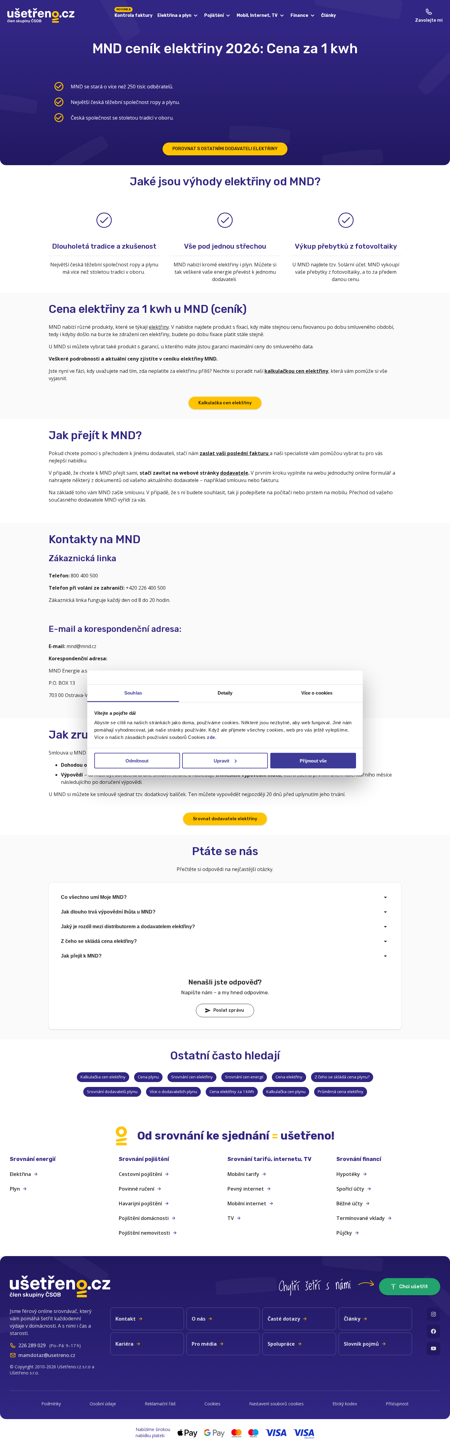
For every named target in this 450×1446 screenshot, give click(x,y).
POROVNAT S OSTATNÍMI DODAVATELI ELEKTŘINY (225, 148)
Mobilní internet (246, 1203)
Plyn (15, 1188)
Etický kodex (344, 1404)
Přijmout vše (313, 760)
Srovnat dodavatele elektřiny (225, 818)
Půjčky (344, 1232)
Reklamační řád (160, 1404)
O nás (198, 1318)
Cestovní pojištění (140, 1174)
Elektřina (20, 1174)
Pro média (204, 1343)
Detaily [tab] (225, 692)
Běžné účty (349, 1203)
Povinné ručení (136, 1188)
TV (230, 1218)
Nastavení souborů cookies (276, 1404)
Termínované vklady (360, 1218)
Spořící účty (350, 1188)
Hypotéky (348, 1174)
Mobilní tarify (243, 1174)
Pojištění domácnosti (144, 1218)
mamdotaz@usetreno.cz (46, 1355)
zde (211, 737)
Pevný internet (245, 1188)
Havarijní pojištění (140, 1203)
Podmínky (51, 1404)
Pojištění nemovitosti (144, 1232)
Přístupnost (397, 1404)
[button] (62, 1159)
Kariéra (124, 1343)
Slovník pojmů (361, 1343)
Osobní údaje (103, 1404)
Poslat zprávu (228, 1010)
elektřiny (159, 327)
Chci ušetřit (413, 1286)
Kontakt (125, 1318)
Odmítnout (137, 760)
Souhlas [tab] (133, 692)
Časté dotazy (284, 1318)
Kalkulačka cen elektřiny (225, 403)
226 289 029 (32, 1345)
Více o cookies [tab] (316, 692)
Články (328, 15)
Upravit (221, 760)
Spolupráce (281, 1343)
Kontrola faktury (133, 14)
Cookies (212, 1404)
